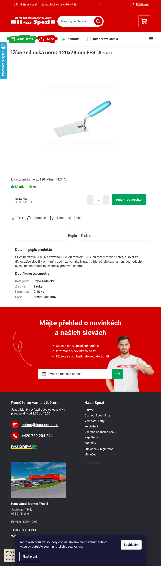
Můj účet (90, 454)
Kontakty (90, 443)
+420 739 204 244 (37, 435)
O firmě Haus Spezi (25, 4)
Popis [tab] (72, 236)
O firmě (89, 410)
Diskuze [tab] (87, 236)
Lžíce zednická (44, 281)
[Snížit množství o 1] (90, 199)
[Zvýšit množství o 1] (106, 199)
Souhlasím (131, 545)
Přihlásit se (117, 374)
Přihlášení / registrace (98, 449)
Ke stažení (91, 426)
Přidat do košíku (129, 199)
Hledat (98, 21)
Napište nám (92, 437)
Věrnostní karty (94, 421)
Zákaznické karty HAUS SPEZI (59, 4)
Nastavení (30, 556)
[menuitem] (22, 39)
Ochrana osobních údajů (100, 432)
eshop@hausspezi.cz (40, 424)
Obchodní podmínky (97, 415)
